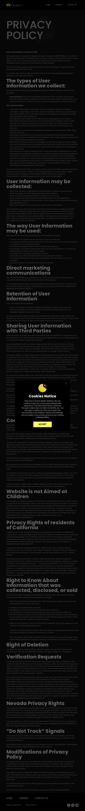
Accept (42, 424)
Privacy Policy (43, 417)
